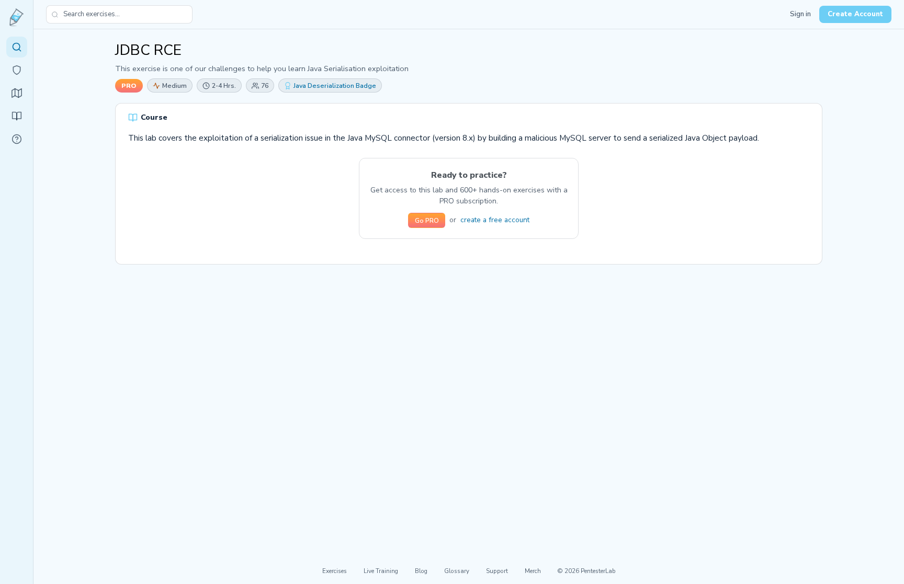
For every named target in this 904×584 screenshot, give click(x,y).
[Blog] (16, 116)
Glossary (456, 571)
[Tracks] (16, 93)
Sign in (800, 14)
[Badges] (16, 70)
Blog (421, 571)
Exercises (334, 571)
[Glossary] (16, 139)
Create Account (855, 14)
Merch (533, 571)
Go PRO (427, 220)
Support (497, 571)
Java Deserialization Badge (334, 85)
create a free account (494, 220)
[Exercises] (16, 47)
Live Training (381, 571)
